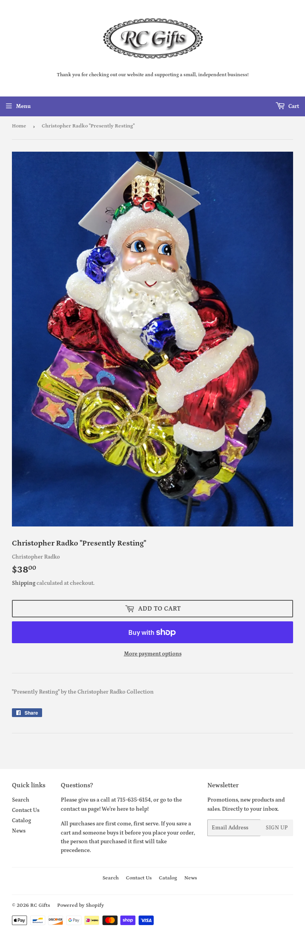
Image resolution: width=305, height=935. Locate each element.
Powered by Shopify (80, 905)
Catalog (21, 820)
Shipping (23, 583)
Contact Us (25, 810)
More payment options (152, 654)
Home (19, 126)
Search (20, 800)
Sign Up (277, 828)
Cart (293, 106)
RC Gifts (40, 905)
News (18, 831)
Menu (23, 106)
